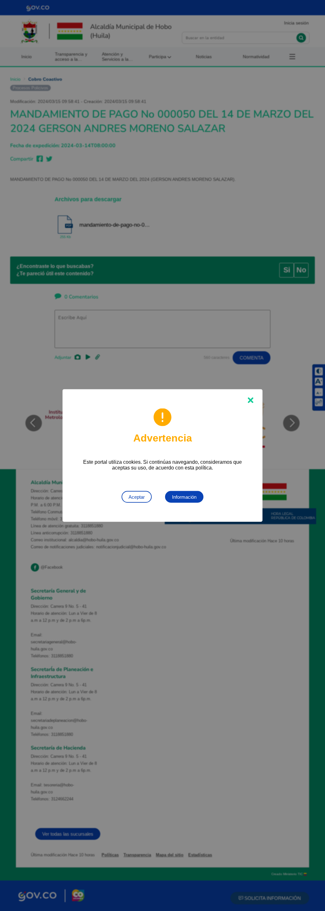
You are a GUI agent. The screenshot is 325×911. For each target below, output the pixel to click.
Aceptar (137, 497)
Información (184, 497)
